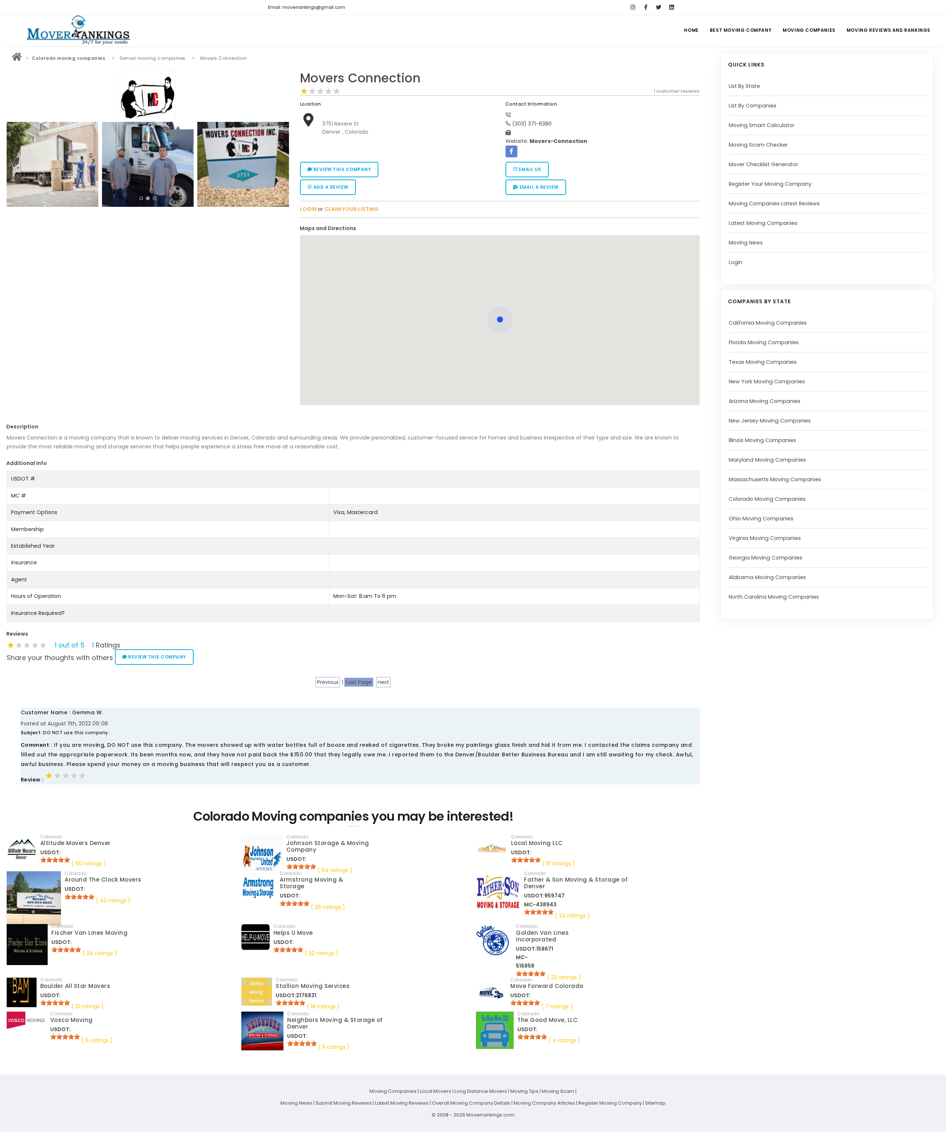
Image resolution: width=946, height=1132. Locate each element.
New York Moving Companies (767, 381)
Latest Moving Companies (763, 223)
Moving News (746, 242)
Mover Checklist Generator (763, 164)
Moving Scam (558, 1091)
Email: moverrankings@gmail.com (306, 7)
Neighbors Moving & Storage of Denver (335, 1023)
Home (691, 30)
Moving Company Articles (544, 1103)
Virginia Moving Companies (765, 538)
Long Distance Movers (481, 1091)
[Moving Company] (17, 58)
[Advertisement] (147, 261)
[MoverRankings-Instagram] (632, 7)
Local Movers (435, 1091)
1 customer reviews (677, 91)
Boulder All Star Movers (75, 986)
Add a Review (330, 187)
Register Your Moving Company (770, 184)
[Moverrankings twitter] (658, 7)
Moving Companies (809, 30)
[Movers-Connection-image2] (52, 164)
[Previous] (14, 163)
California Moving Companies (768, 322)
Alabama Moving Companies (767, 577)
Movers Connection (360, 78)
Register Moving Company (610, 1103)
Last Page (359, 682)
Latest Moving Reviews (402, 1103)
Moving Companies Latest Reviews (774, 203)
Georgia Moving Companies (765, 557)
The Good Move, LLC (547, 1020)
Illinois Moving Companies (762, 440)
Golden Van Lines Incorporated (542, 936)
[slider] (320, 91)
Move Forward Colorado (546, 986)
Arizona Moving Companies (764, 401)
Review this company (341, 169)
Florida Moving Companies (764, 342)
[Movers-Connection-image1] (243, 164)
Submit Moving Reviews (344, 1103)
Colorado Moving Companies (767, 499)
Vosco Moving (71, 1020)
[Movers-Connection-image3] (148, 164)
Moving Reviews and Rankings (888, 30)
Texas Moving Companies (763, 362)
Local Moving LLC (537, 843)
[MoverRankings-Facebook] (645, 7)
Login (735, 262)
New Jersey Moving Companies (770, 420)
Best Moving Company (741, 30)
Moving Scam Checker (758, 144)
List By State (744, 86)
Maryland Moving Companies (767, 460)
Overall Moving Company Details (471, 1103)
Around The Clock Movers (103, 879)
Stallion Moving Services (313, 986)
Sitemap (655, 1103)
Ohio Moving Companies (761, 518)
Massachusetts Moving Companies (775, 479)
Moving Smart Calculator (761, 125)
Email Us (529, 169)
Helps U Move (293, 933)
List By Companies (752, 105)
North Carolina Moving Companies (774, 597)
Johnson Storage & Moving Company (327, 846)
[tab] (497, 228)
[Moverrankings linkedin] (671, 7)
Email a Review (538, 187)
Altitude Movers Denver (75, 843)
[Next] (281, 163)
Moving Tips (524, 1091)
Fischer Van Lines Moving (89, 933)
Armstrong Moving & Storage (311, 883)
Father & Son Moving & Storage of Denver (575, 883)
